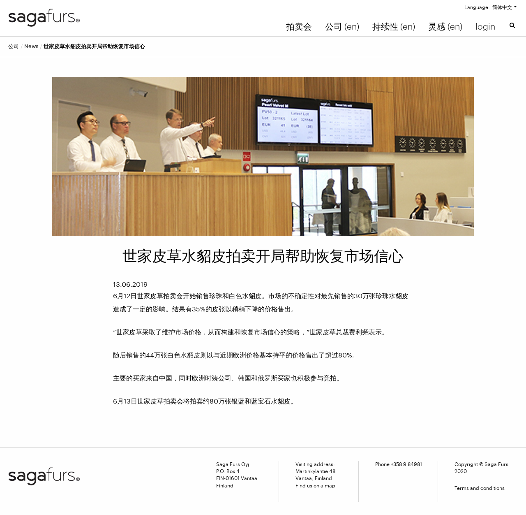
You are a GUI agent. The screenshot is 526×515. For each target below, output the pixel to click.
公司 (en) (342, 26)
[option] (263, 156)
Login (485, 26)
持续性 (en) (393, 26)
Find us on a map (315, 485)
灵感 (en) (445, 26)
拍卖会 (299, 26)
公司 (13, 46)
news (31, 46)
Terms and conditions (479, 488)
